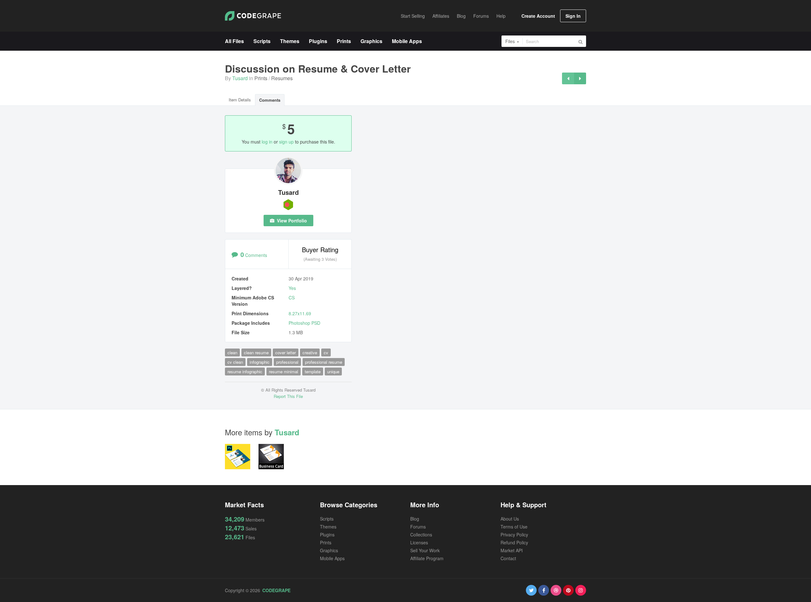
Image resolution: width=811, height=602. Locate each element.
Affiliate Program (427, 558)
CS (292, 297)
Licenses (419, 542)
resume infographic (244, 371)
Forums (418, 526)
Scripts (327, 519)
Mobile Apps (332, 558)
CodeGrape (276, 590)
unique (333, 371)
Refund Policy (514, 542)
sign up (286, 141)
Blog (414, 519)
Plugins (327, 534)
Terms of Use (514, 526)
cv (326, 352)
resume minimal (283, 371)
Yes (292, 288)
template (313, 371)
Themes (328, 526)
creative (310, 352)
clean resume (256, 352)
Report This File (288, 396)
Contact (508, 558)
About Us (510, 519)
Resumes (282, 78)
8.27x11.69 (300, 313)
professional (287, 362)
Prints (260, 78)
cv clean (235, 362)
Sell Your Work (425, 550)
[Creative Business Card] (580, 78)
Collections (421, 534)
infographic (260, 362)
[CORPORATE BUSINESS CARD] (568, 78)
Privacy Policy (514, 534)
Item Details (240, 100)
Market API (512, 550)
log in (267, 141)
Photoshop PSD (304, 323)
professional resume (323, 362)
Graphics (329, 550)
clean (232, 352)
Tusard (240, 78)
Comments (269, 100)
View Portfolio (291, 220)
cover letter (285, 352)
